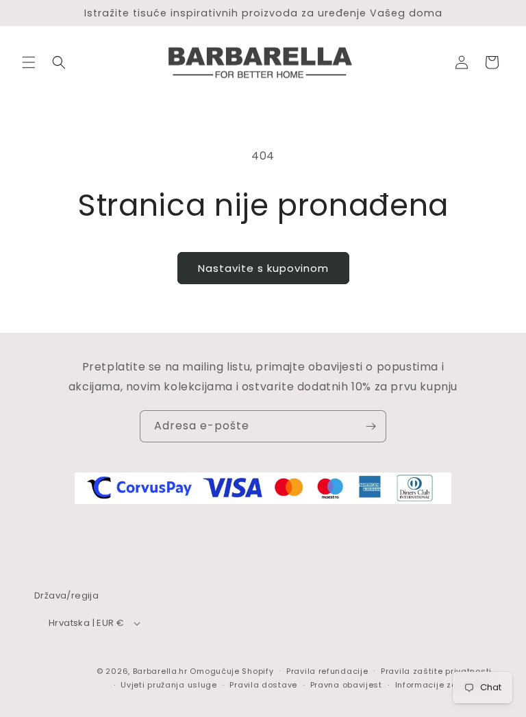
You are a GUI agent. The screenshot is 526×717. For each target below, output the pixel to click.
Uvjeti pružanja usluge (168, 684)
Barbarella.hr (160, 671)
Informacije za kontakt (443, 684)
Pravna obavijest (346, 684)
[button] (29, 62)
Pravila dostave (263, 684)
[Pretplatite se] (370, 426)
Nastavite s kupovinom (263, 268)
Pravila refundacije (327, 671)
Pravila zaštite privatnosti (436, 671)
